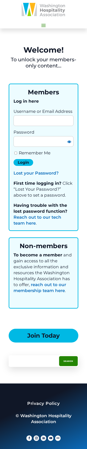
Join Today (43, 335)
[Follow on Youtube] (50, 438)
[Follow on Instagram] (36, 438)
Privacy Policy (43, 403)
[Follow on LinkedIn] (43, 438)
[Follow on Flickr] (58, 438)
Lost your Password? (36, 173)
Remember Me (34, 152)
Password (24, 132)
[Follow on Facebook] (29, 438)
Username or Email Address (43, 111)
